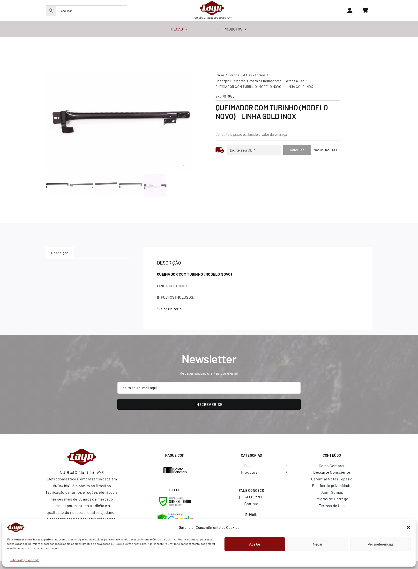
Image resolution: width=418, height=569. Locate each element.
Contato (251, 503)
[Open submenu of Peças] (285, 465)
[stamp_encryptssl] (175, 498)
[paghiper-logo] (175, 469)
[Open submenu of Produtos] (285, 472)
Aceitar (254, 544)
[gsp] (175, 513)
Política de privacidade (24, 559)
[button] (408, 527)
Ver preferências (381, 544)
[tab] (60, 253)
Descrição (59, 252)
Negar (317, 544)
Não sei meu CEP (326, 150)
